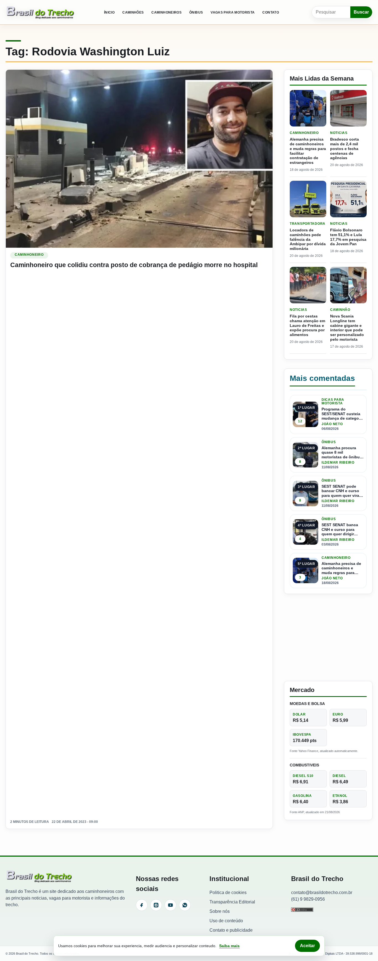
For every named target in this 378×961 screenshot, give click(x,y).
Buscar (361, 12)
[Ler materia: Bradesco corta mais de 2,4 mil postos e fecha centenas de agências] (348, 108)
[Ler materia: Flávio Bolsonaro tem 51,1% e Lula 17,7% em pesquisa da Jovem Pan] (348, 199)
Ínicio (109, 12)
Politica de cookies (228, 892)
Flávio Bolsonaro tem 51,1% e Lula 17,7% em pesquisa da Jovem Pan (348, 237)
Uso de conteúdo (226, 920)
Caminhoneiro (29, 255)
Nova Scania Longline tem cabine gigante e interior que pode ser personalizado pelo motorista (347, 328)
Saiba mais (229, 946)
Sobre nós (219, 911)
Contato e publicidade (231, 930)
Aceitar (307, 945)
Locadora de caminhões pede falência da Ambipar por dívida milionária (308, 239)
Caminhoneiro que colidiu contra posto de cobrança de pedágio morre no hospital (134, 264)
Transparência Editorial (232, 902)
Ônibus (196, 12)
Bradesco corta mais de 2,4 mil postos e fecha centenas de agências (344, 148)
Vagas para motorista (233, 12)
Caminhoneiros (166, 12)
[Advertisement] (328, 637)
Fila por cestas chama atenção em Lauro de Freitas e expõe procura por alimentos (307, 325)
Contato (270, 12)
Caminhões (133, 12)
